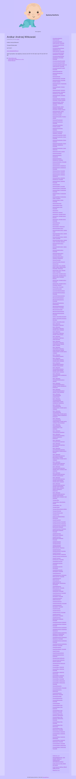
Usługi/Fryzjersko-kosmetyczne (60, 556)
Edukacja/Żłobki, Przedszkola (59, 188)
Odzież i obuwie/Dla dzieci (59, 321)
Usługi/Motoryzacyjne (57, 561)
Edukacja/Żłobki (56, 184)
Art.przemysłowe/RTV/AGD (59, 62)
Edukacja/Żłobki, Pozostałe (59, 186)
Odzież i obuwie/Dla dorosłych (59, 316)
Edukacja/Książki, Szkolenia (59, 90)
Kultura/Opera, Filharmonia (59, 226)
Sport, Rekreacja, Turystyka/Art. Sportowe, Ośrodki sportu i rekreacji (58, 328)
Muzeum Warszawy (11, 60)
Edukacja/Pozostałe (57, 114)
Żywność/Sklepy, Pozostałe (59, 743)
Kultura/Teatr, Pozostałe (58, 287)
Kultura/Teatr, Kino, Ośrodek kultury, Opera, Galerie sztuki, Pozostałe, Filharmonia (59, 267)
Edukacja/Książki (56, 76)
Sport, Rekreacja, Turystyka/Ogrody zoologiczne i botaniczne (60, 375)
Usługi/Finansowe (57, 520)
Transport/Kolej (56, 507)
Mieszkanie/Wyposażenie (58, 311)
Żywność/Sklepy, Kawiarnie (59, 731)
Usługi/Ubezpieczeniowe (58, 653)
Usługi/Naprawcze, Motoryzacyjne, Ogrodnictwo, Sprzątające (59, 583)
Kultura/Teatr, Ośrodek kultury (59, 273)
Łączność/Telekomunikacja (59, 290)
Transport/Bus (56, 500)
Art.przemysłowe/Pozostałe (59, 61)
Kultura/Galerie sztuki (57, 205)
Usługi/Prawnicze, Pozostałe (59, 612)
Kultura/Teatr (55, 263)
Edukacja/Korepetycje (57, 71)
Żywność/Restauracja (57, 698)
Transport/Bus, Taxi (57, 505)
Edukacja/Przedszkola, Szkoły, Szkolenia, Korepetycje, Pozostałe (59, 145)
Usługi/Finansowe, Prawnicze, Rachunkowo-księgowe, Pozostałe (59, 530)
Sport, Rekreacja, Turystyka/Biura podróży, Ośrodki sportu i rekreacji (58, 360)
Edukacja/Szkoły (56, 163)
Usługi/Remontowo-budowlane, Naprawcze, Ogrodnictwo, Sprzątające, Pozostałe (60, 634)
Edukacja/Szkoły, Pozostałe (59, 171)
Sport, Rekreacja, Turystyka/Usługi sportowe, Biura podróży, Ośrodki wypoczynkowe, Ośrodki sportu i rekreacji (60, 457)
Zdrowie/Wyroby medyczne (59, 663)
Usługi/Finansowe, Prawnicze (59, 523)
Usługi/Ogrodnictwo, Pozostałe (59, 603)
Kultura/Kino (55, 210)
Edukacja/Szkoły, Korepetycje (59, 165)
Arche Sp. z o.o (56, 755)
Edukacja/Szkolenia (57, 153)
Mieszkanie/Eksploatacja (58, 297)
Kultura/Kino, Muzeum (58, 212)
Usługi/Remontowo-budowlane (60, 627)
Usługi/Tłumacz (56, 651)
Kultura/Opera (56, 224)
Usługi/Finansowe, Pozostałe (59, 521)
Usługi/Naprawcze (57, 573)
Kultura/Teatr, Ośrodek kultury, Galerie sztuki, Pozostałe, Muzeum (59, 277)
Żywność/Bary (56, 665)
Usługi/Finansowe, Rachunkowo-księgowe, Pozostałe (58, 538)
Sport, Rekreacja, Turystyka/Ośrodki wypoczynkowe (57, 395)
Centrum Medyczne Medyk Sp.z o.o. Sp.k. (16, 59)
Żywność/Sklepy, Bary (57, 705)
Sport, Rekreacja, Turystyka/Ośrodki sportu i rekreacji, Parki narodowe (58, 391)
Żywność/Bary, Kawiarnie (58, 667)
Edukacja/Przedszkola (58, 120)
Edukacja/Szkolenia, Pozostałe (59, 162)
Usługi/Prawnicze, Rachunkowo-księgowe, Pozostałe (58, 619)
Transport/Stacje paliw (12, 58)
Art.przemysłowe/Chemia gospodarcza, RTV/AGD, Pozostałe (58, 58)
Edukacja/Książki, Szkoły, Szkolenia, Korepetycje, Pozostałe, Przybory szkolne (59, 108)
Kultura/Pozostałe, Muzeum (59, 262)
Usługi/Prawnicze (56, 610)
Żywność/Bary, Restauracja (59, 680)
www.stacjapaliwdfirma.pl (12, 50)
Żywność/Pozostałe (57, 696)
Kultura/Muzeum (56, 222)
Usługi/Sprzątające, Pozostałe (59, 649)
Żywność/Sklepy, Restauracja (59, 745)
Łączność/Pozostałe (57, 288)
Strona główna (38, 31)
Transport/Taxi (56, 514)
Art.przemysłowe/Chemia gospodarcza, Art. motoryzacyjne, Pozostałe (58, 50)
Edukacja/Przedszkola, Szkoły (59, 135)
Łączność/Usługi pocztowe (59, 295)
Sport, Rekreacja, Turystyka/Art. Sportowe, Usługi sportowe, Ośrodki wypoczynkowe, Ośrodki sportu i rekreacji (60, 350)
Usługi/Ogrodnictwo (57, 601)
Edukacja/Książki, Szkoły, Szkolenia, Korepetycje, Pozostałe (58, 103)
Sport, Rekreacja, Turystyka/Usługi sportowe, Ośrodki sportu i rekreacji (59, 463)
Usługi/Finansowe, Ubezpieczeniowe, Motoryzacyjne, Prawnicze (58, 546)
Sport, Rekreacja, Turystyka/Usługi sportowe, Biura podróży (59, 445)
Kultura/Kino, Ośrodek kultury (59, 214)
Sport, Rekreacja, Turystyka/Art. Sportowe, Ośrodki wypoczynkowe (58, 333)
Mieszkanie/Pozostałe (57, 309)
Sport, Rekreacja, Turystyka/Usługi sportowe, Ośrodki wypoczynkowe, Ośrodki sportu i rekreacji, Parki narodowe (60, 495)
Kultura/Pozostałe (57, 260)
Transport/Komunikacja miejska (60, 509)
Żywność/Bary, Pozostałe (58, 679)
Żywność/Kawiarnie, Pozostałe (59, 687)
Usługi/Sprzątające (57, 647)
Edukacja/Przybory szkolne (59, 151)
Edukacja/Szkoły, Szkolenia (59, 172)
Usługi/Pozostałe (56, 608)
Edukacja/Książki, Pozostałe (59, 78)
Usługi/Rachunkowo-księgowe (59, 622)
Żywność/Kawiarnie (57, 686)
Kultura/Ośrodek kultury (58, 228)
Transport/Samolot (57, 511)
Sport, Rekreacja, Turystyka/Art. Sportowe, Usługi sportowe (58, 338)
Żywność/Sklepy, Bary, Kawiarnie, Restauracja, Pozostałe (58, 719)
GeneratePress (46, 777)
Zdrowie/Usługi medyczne (58, 658)
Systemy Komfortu (52, 15)
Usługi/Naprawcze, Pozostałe (59, 593)
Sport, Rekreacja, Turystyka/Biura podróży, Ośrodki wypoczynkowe (58, 364)
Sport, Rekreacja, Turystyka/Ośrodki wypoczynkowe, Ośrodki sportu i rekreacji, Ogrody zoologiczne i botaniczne (60, 413)
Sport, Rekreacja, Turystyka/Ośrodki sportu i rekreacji (58, 380)
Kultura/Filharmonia (57, 203)
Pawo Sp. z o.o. (56, 770)
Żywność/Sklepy (56, 703)
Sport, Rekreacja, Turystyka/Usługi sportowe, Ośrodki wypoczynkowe (59, 474)
